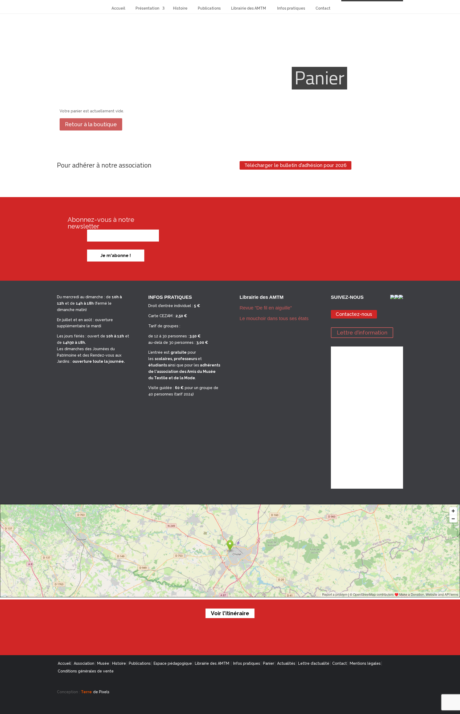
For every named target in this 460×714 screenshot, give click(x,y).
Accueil (118, 8)
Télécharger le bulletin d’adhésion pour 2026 (295, 165)
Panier (268, 663)
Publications (209, 8)
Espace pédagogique (173, 663)
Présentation (147, 8)
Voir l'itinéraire (230, 613)
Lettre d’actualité (313, 663)
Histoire (180, 8)
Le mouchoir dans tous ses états (274, 318)
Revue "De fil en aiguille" (266, 308)
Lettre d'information (362, 332)
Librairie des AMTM (249, 8)
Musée (103, 663)
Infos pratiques (291, 8)
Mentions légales (365, 663)
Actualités (286, 663)
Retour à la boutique (91, 124)
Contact (322, 8)
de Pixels (95, 692)
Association (84, 663)
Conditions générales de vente (86, 671)
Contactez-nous (354, 314)
